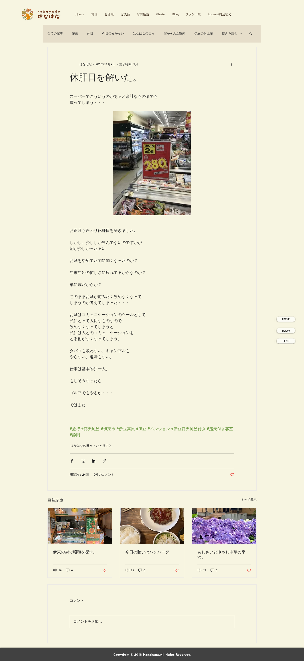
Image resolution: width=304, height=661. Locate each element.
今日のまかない (113, 33)
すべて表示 (249, 500)
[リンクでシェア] (104, 461)
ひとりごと (104, 446)
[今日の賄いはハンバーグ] (152, 526)
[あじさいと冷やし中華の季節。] (224, 526)
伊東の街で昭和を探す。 (75, 552)
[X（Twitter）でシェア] (83, 461)
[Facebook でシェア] (72, 461)
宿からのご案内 (174, 33)
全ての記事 (55, 33)
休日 (90, 33)
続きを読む (229, 33)
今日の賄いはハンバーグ (147, 552)
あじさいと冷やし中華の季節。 (221, 554)
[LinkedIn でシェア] (93, 461)
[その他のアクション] (231, 64)
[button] (251, 33)
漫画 (75, 33)
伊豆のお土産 (203, 33)
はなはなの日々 (144, 33)
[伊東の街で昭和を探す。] (80, 526)
